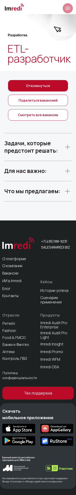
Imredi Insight (51, 344)
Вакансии (10, 273)
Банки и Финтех (16, 344)
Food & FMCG (14, 337)
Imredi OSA (49, 366)
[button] (38, 100)
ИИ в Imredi (12, 280)
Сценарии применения (51, 300)
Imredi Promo (51, 351)
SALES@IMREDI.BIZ (55, 247)
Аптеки (9, 351)
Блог (6, 288)
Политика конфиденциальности (20, 375)
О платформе (14, 258)
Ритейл (9, 323)
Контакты (10, 295)
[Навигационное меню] (67, 8)
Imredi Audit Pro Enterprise (53, 324)
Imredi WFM (50, 359)
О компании (12, 265)
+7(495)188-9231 (54, 241)
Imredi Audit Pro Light (53, 335)
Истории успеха (54, 290)
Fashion (9, 330)
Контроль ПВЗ (15, 358)
